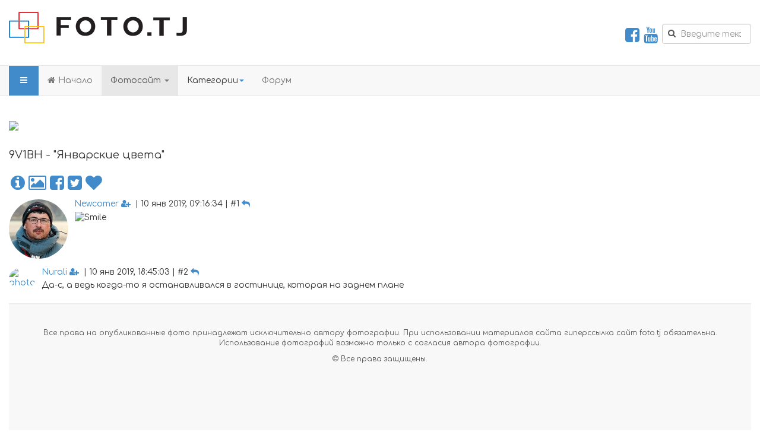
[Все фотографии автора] (37, 183)
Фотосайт (136, 80)
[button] (18, 183)
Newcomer (96, 203)
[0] (94, 183)
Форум (277, 80)
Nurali (54, 272)
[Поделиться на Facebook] (57, 183)
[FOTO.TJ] (98, 27)
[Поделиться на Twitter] (75, 183)
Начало (75, 80)
